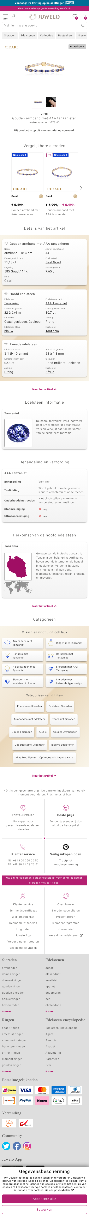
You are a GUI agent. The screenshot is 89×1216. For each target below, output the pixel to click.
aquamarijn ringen (14, 1040)
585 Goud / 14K (16, 271)
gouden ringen (12, 987)
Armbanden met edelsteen (30, 719)
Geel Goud (53, 262)
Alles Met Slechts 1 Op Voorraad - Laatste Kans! (44, 758)
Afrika (50, 372)
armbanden (9, 968)
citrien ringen (11, 1053)
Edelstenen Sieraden (29, 706)
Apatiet (50, 1047)
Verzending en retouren (23, 942)
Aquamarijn (53, 1053)
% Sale (43, 732)
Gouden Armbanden (65, 732)
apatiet (50, 987)
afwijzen (61, 1184)
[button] (5, 16)
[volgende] (81, 188)
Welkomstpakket (23, 917)
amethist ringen (12, 1034)
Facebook (17, 1146)
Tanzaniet (11, 303)
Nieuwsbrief (66, 929)
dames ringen (11, 974)
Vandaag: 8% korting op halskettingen (39, 3)
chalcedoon (53, 1005)
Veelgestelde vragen (23, 948)
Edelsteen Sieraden (60, 706)
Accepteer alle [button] (44, 1199)
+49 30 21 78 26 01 (26, 865)
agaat (49, 968)
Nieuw (82, 36)
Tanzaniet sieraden (63, 719)
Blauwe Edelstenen (62, 745)
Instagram (27, 1146)
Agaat (49, 1034)
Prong (50, 322)
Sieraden (10, 36)
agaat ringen (10, 1028)
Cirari (8, 281)
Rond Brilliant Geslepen (63, 363)
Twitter (6, 1146)
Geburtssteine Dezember (30, 745)
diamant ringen (12, 980)
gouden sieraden (13, 993)
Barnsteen (52, 1059)
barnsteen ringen (13, 1047)
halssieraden (10, 1005)
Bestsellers (65, 36)
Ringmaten (23, 929)
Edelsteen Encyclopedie (62, 1028)
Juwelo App (23, 936)
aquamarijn (53, 993)
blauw (8, 331)
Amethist (52, 1040)
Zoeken (83, 25)
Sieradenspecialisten (66, 911)
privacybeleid (62, 1190)
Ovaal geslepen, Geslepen (23, 322)
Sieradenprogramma (65, 923)
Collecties (46, 36)
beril (49, 999)
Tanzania (52, 331)
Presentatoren (65, 917)
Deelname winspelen (23, 923)
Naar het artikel (42, 389)
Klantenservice (23, 905)
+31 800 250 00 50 (25, 861)
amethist (52, 980)
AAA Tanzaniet (56, 303)
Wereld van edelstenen (64, 936)
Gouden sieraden (22, 732)
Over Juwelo (65, 905)
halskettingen (11, 999)
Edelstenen (28, 36)
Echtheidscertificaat (23, 911)
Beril (49, 1065)
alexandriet (53, 974)
